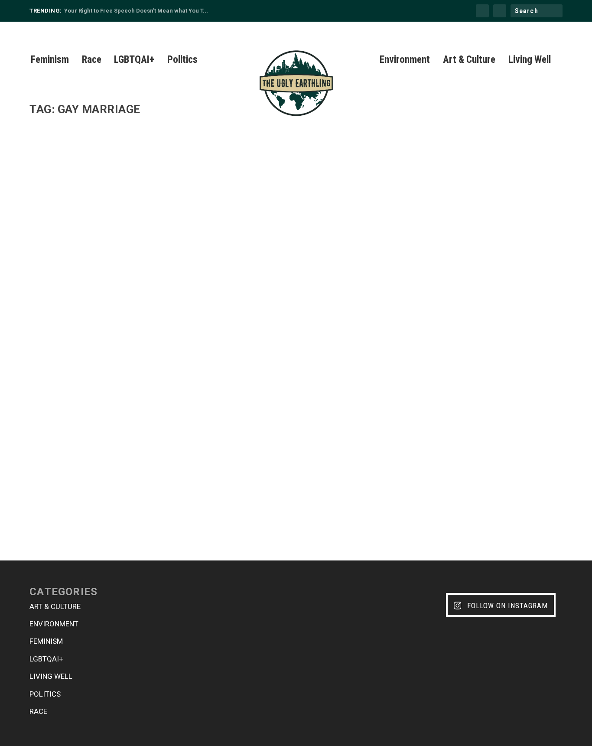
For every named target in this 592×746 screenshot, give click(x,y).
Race (91, 60)
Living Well (529, 60)
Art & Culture (469, 60)
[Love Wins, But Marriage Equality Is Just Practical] (251, 288)
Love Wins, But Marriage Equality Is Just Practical (139, 467)
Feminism (50, 60)
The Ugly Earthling (68, 481)
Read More (59, 515)
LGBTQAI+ (134, 60)
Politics (182, 60)
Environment (405, 60)
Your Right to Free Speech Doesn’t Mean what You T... (136, 10)
